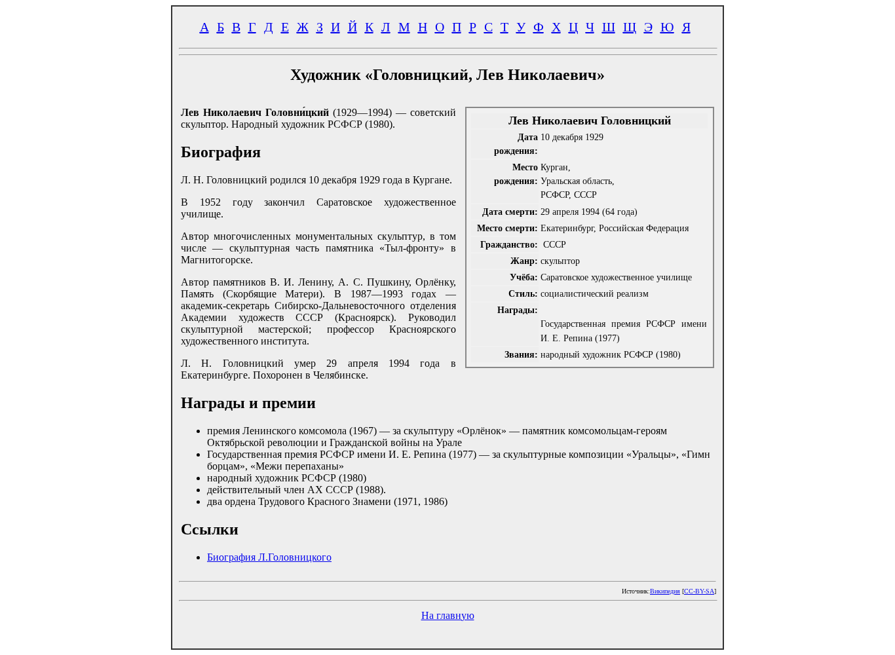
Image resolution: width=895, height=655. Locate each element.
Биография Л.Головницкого (269, 557)
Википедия (665, 591)
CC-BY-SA (699, 591)
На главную (447, 615)
